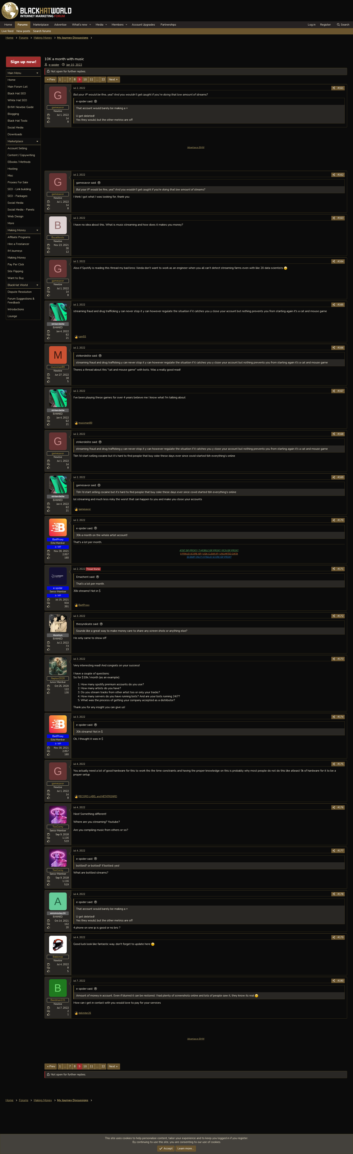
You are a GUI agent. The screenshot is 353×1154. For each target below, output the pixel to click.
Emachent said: (85, 577)
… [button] (65, 79)
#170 (340, 520)
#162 (340, 174)
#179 (340, 937)
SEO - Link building (19, 189)
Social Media (15, 127)
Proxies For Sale (18, 182)
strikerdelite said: (86, 356)
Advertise (60, 24)
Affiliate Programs (19, 237)
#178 (340, 894)
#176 (340, 807)
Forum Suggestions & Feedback (21, 300)
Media (99, 24)
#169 (340, 477)
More (11, 223)
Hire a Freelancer (18, 244)
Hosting (12, 169)
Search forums (42, 31)
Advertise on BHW (195, 147)
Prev (52, 79)
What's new (79, 24)
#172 (340, 616)
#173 (340, 659)
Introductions (16, 309)
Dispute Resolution (20, 292)
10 (85, 79)
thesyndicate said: (87, 624)
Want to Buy (16, 278)
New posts (23, 31)
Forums (23, 24)
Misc (10, 175)
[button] (90, 24)
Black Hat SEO (17, 93)
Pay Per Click (16, 264)
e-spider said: (84, 101)
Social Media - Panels (21, 209)
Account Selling (17, 148)
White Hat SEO (17, 100)
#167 (340, 391)
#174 (340, 717)
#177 (340, 850)
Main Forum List (18, 87)
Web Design (15, 216)
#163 (340, 218)
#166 (340, 347)
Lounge (12, 316)
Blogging (13, 114)
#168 (340, 434)
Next (112, 79)
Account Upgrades (143, 24)
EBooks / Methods (19, 162)
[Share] (333, 88)
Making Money (17, 257)
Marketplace (41, 24)
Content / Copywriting (21, 155)
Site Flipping (15, 271)
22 (103, 79)
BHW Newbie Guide (21, 107)
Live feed (7, 31)
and (98, 796)
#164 (340, 261)
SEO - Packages (17, 196)
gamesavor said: (86, 183)
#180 (340, 980)
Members (118, 24)
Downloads (15, 134)
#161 (340, 88)
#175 (340, 764)
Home (8, 24)
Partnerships (168, 24)
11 (91, 79)
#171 (340, 569)
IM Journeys (15, 251)
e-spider (54, 65)
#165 (340, 304)
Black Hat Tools (17, 121)
